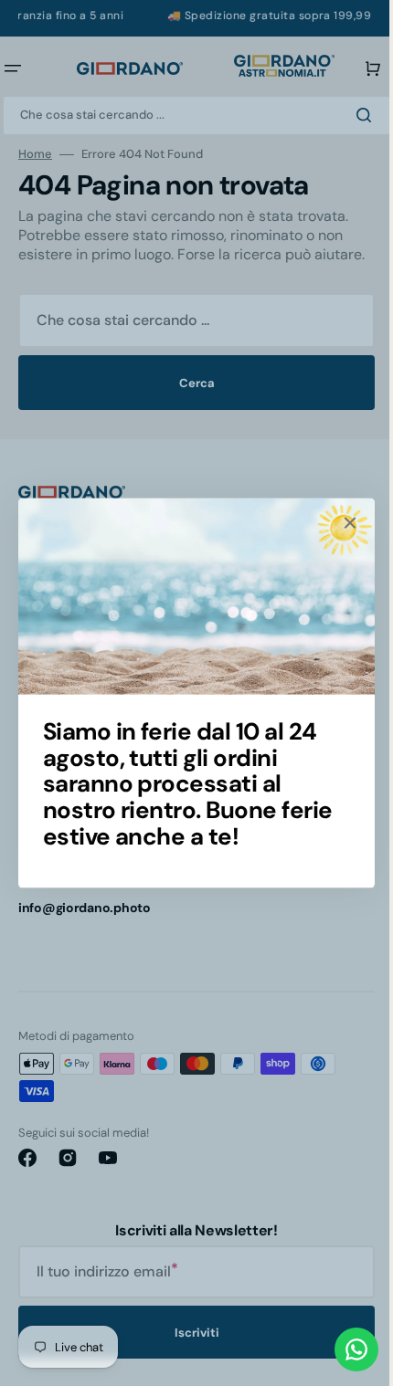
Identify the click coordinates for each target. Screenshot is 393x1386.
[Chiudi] (343, 523)
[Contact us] (343, 1349)
